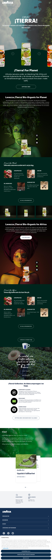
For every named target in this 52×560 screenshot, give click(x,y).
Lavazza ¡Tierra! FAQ (26, 339)
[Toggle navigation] (49, 2)
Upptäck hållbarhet (26, 473)
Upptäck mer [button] (26, 375)
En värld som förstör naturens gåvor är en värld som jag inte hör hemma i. (26, 362)
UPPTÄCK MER (26, 86)
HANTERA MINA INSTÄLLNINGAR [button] (26, 554)
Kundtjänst (19, 497)
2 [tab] (26, 487)
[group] (26, 54)
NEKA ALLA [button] (26, 558)
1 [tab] (25, 487)
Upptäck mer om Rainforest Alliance (26, 417)
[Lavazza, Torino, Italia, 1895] (7, 3)
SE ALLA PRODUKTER (26, 200)
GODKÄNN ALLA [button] (26, 551)
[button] (12, 53)
